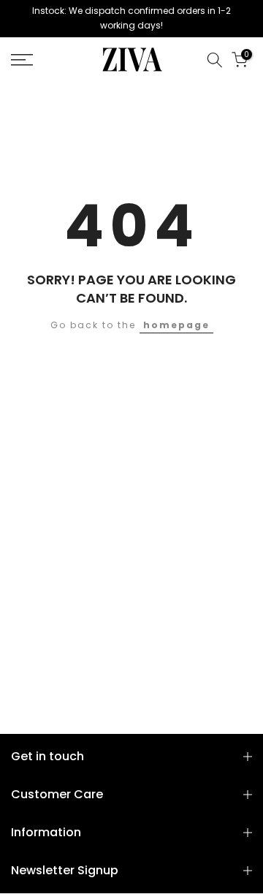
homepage (176, 325)
